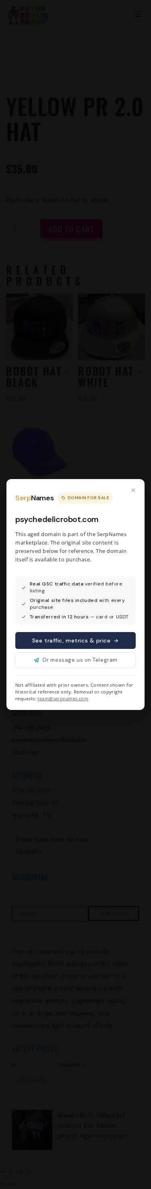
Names (34, 498)
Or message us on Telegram (80, 660)
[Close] (133, 490)
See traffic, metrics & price (71, 640)
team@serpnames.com (62, 698)
